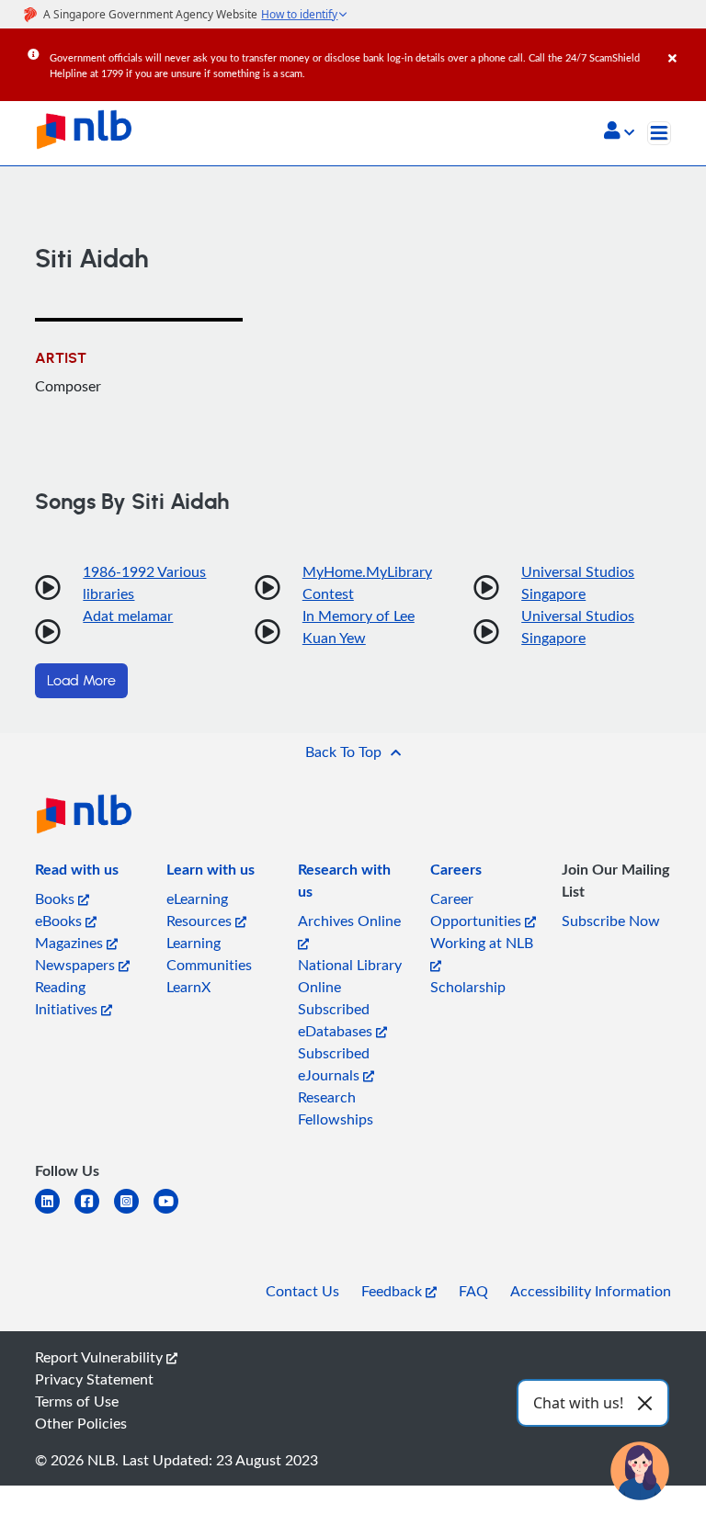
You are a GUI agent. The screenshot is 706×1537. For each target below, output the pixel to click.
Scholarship (468, 987)
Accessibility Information (590, 1291)
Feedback (393, 1291)
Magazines (71, 942)
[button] (619, 132)
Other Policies (81, 1423)
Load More (81, 680)
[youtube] (173, 1212)
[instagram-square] (134, 1212)
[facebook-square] (94, 1212)
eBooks (60, 920)
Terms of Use (77, 1401)
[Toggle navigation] (659, 133)
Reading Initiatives (68, 998)
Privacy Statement (94, 1379)
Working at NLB (481, 942)
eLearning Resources (200, 909)
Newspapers (77, 965)
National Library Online (350, 976)
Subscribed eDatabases (337, 1020)
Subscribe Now (611, 920)
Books (56, 898)
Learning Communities (209, 953)
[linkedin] (54, 1212)
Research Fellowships (335, 1108)
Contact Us (302, 1291)
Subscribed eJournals (334, 1064)
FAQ (473, 1291)
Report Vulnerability (100, 1357)
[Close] (684, 45)
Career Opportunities (477, 909)
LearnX (188, 987)
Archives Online (349, 920)
